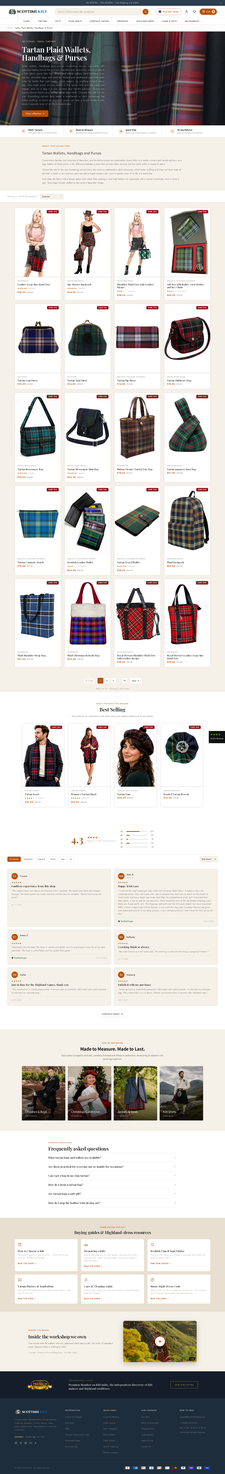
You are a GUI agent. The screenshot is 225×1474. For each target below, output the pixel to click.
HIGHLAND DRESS (145, 21)
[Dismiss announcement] (221, 3)
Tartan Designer (110, 1428)
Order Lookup (109, 1422)
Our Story (145, 1416)
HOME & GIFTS (169, 21)
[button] (19, 212)
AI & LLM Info (71, 1446)
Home (9, 28)
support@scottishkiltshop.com (192, 1416)
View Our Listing (184, 1385)
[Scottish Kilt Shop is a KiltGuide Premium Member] (39, 1384)
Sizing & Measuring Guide (77, 1434)
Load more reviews (111, 1013)
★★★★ (41, 859)
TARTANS (42, 21)
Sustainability (147, 1434)
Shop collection (33, 113)
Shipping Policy (148, 1428)
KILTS (58, 21)
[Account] (186, 12)
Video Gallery (109, 1440)
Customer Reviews (111, 1416)
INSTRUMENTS (192, 21)
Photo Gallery (109, 1434)
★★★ (53, 859)
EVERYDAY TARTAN (99, 21)
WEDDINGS (122, 21)
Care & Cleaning (110, 1446)
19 (124, 680)
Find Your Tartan (171, 11)
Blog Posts (69, 1422)
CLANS (26, 21)
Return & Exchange (149, 1422)
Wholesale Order (72, 1440)
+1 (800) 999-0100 (188, 1422)
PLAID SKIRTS (75, 21)
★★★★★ (28, 859)
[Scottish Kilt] (28, 12)
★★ (63, 859)
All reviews (14, 859)
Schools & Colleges (73, 1416)
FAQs (67, 1428)
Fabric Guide (147, 1440)
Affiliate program (110, 1452)
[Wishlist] (194, 12)
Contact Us (146, 1446)
